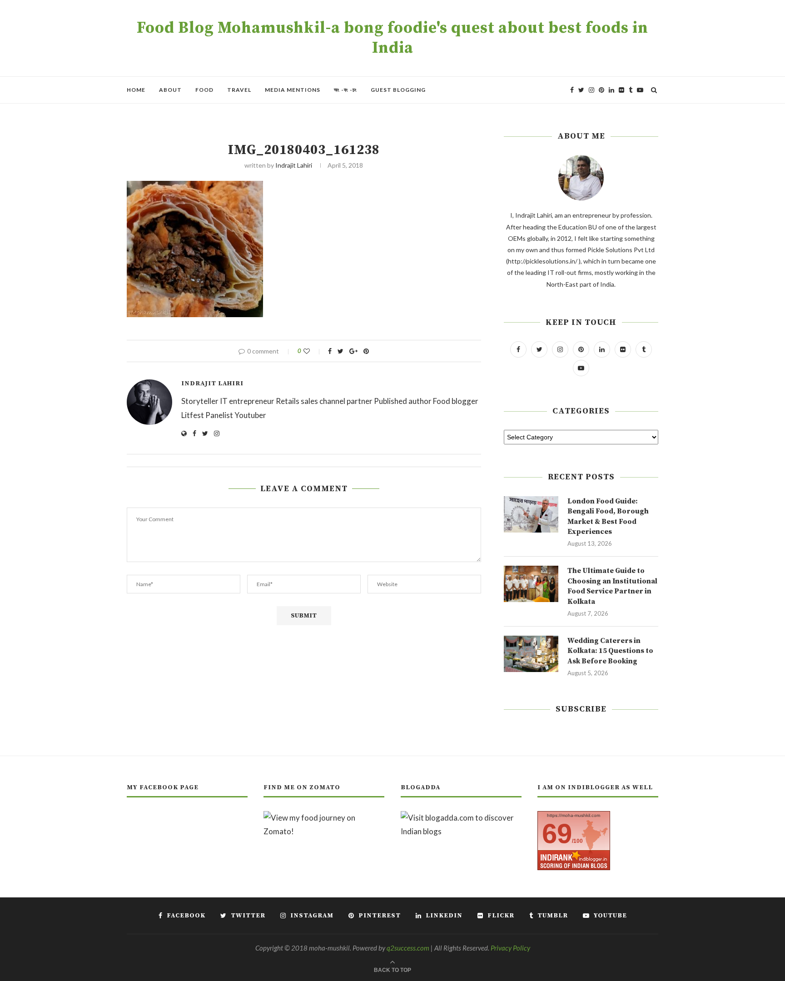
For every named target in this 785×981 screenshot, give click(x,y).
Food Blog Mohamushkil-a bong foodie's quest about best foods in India (392, 38)
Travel (239, 89)
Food (204, 89)
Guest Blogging (398, 89)
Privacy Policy (510, 948)
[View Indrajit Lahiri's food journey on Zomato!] (323, 817)
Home (136, 89)
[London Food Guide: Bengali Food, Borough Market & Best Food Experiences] (531, 514)
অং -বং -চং (345, 89)
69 (557, 833)
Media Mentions (292, 89)
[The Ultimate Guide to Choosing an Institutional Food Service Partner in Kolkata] (531, 584)
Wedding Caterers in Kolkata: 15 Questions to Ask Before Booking (610, 651)
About (170, 89)
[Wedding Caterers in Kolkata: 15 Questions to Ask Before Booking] (531, 654)
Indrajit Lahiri (293, 165)
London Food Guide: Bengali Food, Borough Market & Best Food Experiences (608, 516)
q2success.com (408, 948)
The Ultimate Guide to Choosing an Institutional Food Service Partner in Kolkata (612, 586)
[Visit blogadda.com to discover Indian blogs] (461, 817)
